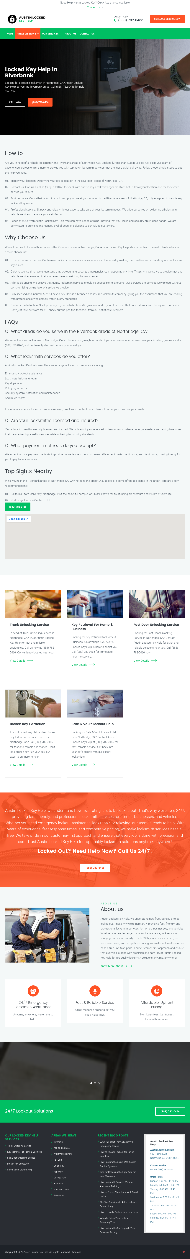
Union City (59, 1165)
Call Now (15, 102)
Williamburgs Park (63, 1153)
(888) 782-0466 (130, 19)
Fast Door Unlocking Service (21, 1157)
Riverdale (58, 1141)
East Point (59, 1183)
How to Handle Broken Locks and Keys (119, 1212)
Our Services (50, 33)
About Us (70, 33)
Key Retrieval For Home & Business (24, 1151)
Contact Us (94, 7)
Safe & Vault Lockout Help (19, 1169)
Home (10, 33)
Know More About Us (114, 966)
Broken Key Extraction (18, 1163)
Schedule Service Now (167, 18)
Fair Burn (58, 1159)
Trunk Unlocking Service (19, 1145)
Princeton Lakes (61, 1189)
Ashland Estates (62, 1147)
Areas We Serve (26, 33)
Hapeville (58, 1171)
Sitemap (76, 1252)
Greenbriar (59, 1195)
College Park (60, 1177)
